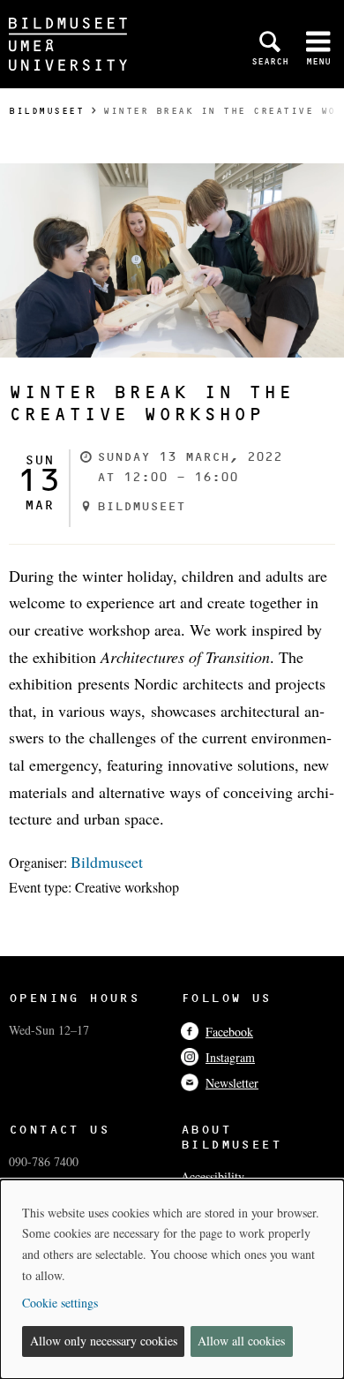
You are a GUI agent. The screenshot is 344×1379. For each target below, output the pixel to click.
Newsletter (232, 1082)
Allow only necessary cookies (103, 1340)
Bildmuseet (46, 111)
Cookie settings (60, 1302)
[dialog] (172, 1279)
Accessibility (212, 1176)
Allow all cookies (241, 1340)
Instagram (230, 1057)
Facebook (229, 1031)
